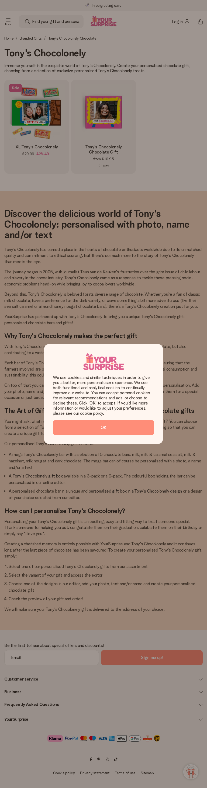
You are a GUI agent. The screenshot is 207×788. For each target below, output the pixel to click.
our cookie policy (88, 413)
